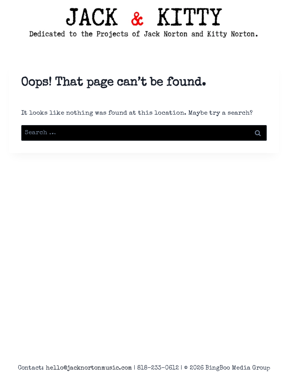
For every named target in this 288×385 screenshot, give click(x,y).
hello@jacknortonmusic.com (89, 368)
